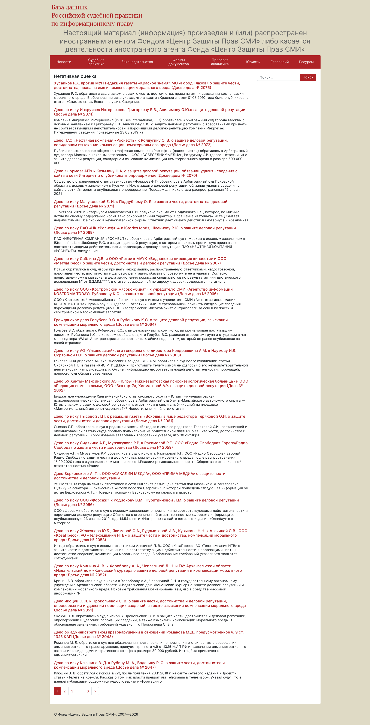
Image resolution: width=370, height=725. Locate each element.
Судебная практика (96, 62)
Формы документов (179, 62)
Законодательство (137, 62)
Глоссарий (280, 62)
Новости (64, 62)
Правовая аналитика (220, 62)
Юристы (253, 62)
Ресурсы (306, 62)
